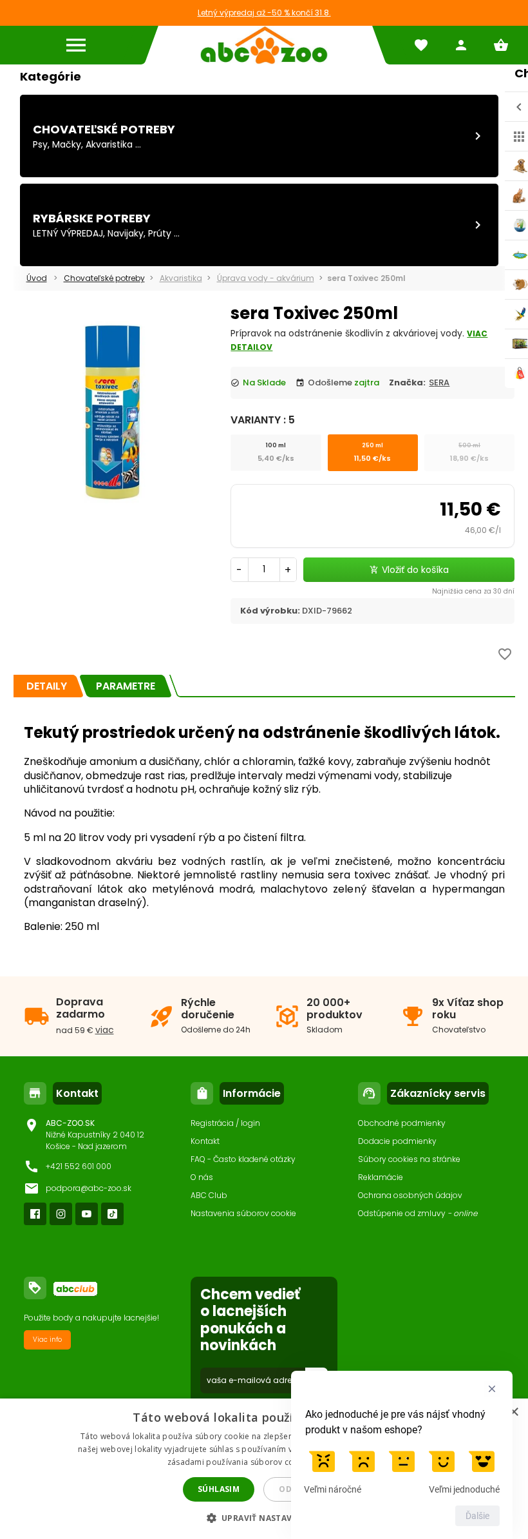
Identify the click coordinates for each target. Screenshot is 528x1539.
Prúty (159, 233)
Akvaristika (109, 144)
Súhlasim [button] (219, 1489)
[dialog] (264, 1469)
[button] (264, 1517)
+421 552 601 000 (78, 1166)
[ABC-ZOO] (264, 45)
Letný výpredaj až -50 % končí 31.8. (264, 12)
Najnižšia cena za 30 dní (473, 591)
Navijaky (126, 233)
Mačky (66, 144)
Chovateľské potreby (104, 129)
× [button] (513, 1412)
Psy (40, 144)
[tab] (47, 686)
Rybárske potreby (92, 218)
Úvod (36, 278)
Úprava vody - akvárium (265, 278)
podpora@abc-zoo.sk (88, 1188)
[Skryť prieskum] (492, 1389)
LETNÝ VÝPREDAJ (68, 233)
